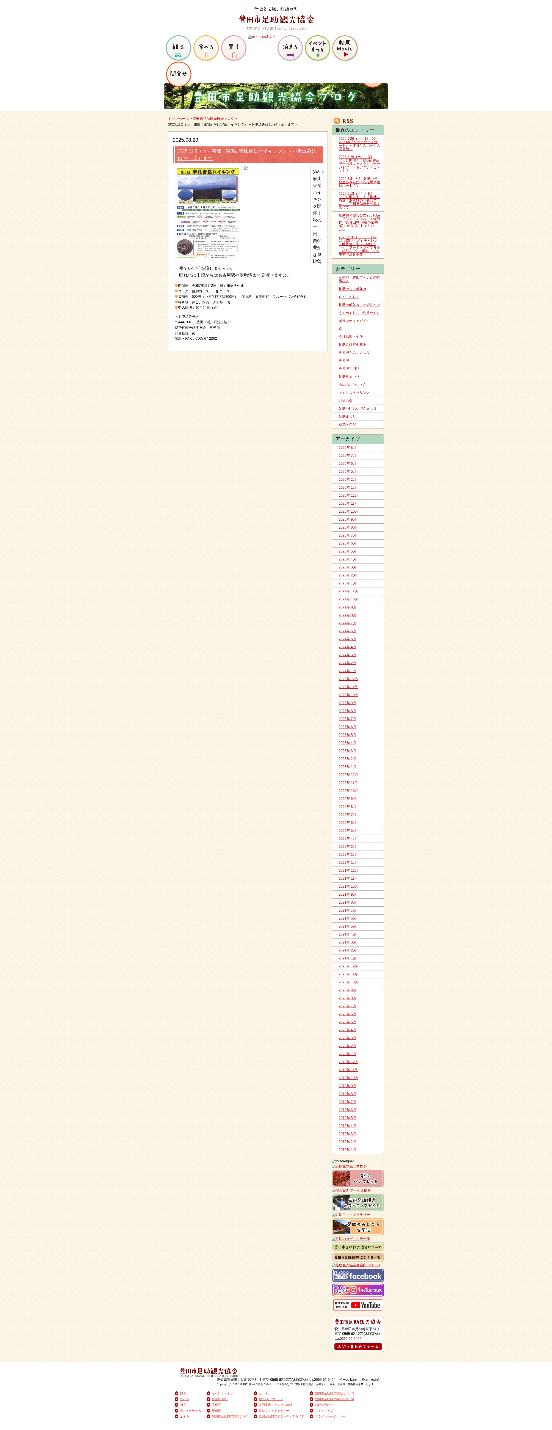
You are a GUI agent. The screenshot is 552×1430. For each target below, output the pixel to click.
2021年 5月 (347, 926)
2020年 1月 (347, 1054)
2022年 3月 (347, 846)
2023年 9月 (347, 703)
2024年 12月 (348, 591)
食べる (184, 1399)
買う (183, 1404)
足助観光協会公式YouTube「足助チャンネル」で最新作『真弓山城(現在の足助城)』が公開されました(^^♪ (359, 222)
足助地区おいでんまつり (358, 408)
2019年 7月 (347, 1102)
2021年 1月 (347, 958)
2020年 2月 (347, 1046)
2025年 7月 (347, 535)
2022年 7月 (347, 814)
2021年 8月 (347, 902)
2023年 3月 (347, 751)
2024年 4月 (347, 647)
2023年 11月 (348, 687)
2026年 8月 (347, 447)
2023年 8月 (347, 711)
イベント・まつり (224, 1393)
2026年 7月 (347, 455)
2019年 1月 (347, 1150)
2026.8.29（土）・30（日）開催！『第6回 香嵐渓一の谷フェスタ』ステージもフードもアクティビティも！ (359, 164)
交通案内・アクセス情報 (275, 1404)
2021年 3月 (347, 942)
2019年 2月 (347, 1142)
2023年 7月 (347, 719)
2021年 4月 (347, 934)
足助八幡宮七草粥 (352, 345)
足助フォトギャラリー (274, 1410)
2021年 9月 (347, 894)
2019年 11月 (348, 1070)
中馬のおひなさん (352, 384)
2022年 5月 (347, 830)
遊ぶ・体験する (190, 1410)
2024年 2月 (347, 663)
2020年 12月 (348, 966)
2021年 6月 (347, 918)
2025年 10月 (348, 511)
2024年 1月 (347, 671)
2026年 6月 (347, 463)
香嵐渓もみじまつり (354, 353)
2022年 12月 (348, 775)
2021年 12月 (348, 870)
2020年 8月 (347, 998)
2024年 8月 (347, 615)
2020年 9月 (347, 990)
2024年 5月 (347, 639)
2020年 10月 (348, 982)
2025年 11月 (348, 503)
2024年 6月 (347, 631)
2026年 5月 (347, 471)
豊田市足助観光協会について (334, 1393)
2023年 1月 (347, 767)
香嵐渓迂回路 (349, 368)
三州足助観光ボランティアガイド (281, 1416)
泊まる (184, 1416)
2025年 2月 (347, 575)
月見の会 (346, 400)
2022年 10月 (348, 791)
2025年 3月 (347, 567)
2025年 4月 (347, 559)
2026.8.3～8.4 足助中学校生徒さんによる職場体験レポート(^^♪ (359, 182)
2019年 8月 (347, 1094)
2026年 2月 (347, 479)
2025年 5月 (347, 551)
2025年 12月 (348, 495)
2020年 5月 (347, 1022)
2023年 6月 (347, 727)
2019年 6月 (347, 1110)
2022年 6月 (347, 822)
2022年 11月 (348, 783)
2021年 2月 (347, 950)
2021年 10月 (348, 886)
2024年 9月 (347, 607)
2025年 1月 (347, 583)
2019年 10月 (348, 1078)
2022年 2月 (347, 854)
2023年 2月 (347, 759)
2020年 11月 (348, 974)
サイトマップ (324, 1410)
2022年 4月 (347, 838)
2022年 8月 (347, 806)
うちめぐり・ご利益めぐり (359, 313)
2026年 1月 (347, 487)
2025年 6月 (347, 543)
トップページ (178, 119)
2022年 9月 (347, 799)
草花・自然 (347, 424)
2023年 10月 (348, 695)
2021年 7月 (347, 910)
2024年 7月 (347, 623)
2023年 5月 (347, 735)
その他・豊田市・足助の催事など (359, 279)
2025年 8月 (347, 527)
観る (183, 1393)
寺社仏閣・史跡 (351, 337)
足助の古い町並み (352, 289)
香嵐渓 (344, 361)
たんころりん (349, 297)
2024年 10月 (348, 599)
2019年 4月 (347, 1126)
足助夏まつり (349, 376)
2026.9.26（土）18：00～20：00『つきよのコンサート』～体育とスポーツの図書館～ (359, 144)
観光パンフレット (271, 1399)
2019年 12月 (348, 1062)
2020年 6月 (347, 1014)
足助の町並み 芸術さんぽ (359, 305)
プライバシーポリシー (330, 1416)
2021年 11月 (348, 878)
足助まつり (347, 416)
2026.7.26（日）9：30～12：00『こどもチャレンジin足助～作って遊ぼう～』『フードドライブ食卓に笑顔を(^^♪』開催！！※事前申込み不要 (359, 245)
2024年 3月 (347, 655)
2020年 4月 (347, 1030)
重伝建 (216, 1410)
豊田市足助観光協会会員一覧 (334, 1399)
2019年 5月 (347, 1118)
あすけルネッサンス (354, 392)
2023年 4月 (347, 743)
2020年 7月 (347, 1006)
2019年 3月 (347, 1134)
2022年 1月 (347, 862)
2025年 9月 (347, 519)
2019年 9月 (347, 1086)
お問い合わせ (324, 1404)
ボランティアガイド (354, 321)
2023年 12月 (348, 679)
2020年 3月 (347, 1038)
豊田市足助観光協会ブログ (213, 119)
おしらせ (265, 1393)
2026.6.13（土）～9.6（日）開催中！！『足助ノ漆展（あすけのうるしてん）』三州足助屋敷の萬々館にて (359, 200)
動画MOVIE (220, 1399)
